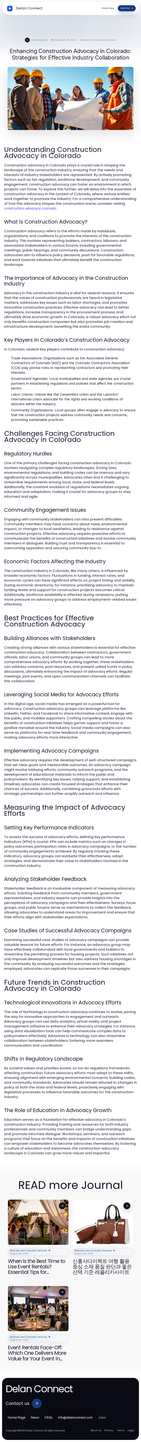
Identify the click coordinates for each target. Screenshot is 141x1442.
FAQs (48, 1417)
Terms (120, 1430)
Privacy (109, 1430)
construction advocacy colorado (30, 208)
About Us (95, 1430)
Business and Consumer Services (98, 39)
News (35, 1417)
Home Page (16, 1417)
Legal (131, 1430)
